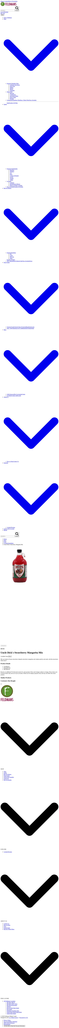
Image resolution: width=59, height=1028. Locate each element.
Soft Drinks (28, 328)
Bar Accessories (18, 394)
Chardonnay (13, 94)
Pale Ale (12, 257)
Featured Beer (10, 252)
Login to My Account (9, 528)
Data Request (7, 1024)
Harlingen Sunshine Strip (13, 1010)
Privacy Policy (7, 1020)
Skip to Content (4, 1)
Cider (21, 261)
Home (5, 539)
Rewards (19, 395)
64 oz (10, 656)
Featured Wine (10, 83)
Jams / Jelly (9, 328)
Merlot (11, 89)
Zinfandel (12, 90)
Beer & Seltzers (7, 774)
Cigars (23, 394)
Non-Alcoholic (32, 100)
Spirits (15, 168)
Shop (5, 540)
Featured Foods (10, 327)
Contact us (14, 395)
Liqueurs (12, 182)
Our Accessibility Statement (10, 1021)
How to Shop (10, 461)
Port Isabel (9, 1009)
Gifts (8, 394)
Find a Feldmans (8, 17)
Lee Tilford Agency (13, 1017)
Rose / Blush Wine (24, 100)
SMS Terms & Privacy (9, 1023)
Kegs (31, 261)
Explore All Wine (13, 103)
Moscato (12, 93)
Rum (11, 174)
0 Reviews (3, 645)
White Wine (10, 92)
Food (5, 541)
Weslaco (9, 1006)
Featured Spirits (10, 168)
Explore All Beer (11, 259)
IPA (11, 254)
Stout (11, 258)
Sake (8, 103)
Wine (5, 771)
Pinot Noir (12, 86)
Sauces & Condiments (20, 328)
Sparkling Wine (16, 100)
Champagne (10, 100)
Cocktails (9, 181)
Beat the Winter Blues (9, 929)
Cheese (16, 327)
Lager (11, 255)
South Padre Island (11, 1013)
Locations (9, 395)
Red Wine (16, 83)
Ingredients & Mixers (15, 184)
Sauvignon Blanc (14, 96)
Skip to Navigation (12, 1)
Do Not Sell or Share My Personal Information (14, 1026)
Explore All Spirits (18, 187)
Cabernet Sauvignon (15, 85)
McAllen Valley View (12, 1004)
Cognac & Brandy (14, 175)
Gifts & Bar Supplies (9, 777)
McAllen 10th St (11, 1002)
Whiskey (12, 171)
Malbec (11, 87)
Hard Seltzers (16, 261)
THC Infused (10, 261)
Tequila (11, 178)
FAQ (5, 926)
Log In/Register (4, 12)
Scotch (11, 177)
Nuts (30, 327)
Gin (11, 173)
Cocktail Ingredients (8, 543)
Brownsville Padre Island (13, 1008)
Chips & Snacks (22, 327)
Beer (15, 252)
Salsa (13, 328)
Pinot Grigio (13, 97)
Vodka (11, 180)
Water (32, 328)
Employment (7, 928)
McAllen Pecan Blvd (12, 1005)
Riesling (12, 98)
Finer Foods (7, 775)
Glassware (11, 394)
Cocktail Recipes (11, 527)
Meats (27, 327)
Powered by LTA (23, 1017)
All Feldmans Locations (9, 1001)
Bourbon (12, 170)
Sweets (32, 327)
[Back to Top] (1, 684)
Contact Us (16, 461)
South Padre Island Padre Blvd (14, 1012)
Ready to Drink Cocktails (16, 185)
